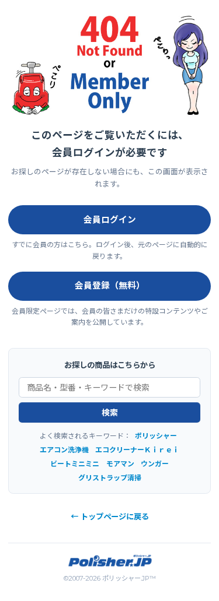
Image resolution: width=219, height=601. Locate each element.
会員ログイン (110, 220)
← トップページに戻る (110, 516)
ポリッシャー (156, 435)
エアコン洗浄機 (64, 449)
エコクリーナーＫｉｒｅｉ (137, 449)
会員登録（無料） (110, 285)
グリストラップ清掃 (109, 477)
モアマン (120, 463)
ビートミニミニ (74, 463)
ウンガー (155, 463)
